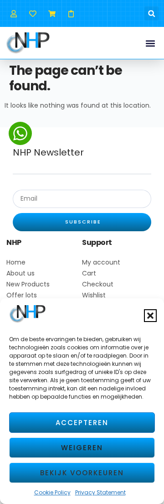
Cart (89, 273)
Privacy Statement (100, 492)
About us (20, 273)
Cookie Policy (52, 492)
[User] (13, 13)
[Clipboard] (71, 13)
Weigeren (82, 447)
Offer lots (21, 295)
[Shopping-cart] (52, 13)
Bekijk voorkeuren (82, 473)
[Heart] (33, 13)
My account (101, 262)
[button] (150, 315)
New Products (28, 284)
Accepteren (82, 422)
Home (16, 262)
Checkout (97, 284)
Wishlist (94, 295)
